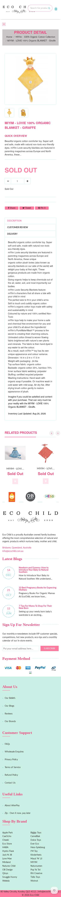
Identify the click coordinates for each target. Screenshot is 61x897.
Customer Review (17, 227)
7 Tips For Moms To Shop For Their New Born (35, 607)
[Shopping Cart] (56, 9)
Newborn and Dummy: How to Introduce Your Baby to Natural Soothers (33, 570)
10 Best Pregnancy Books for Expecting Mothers (37, 589)
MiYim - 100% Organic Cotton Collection (35, 37)
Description (14, 221)
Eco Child (34, 895)
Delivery (12, 234)
